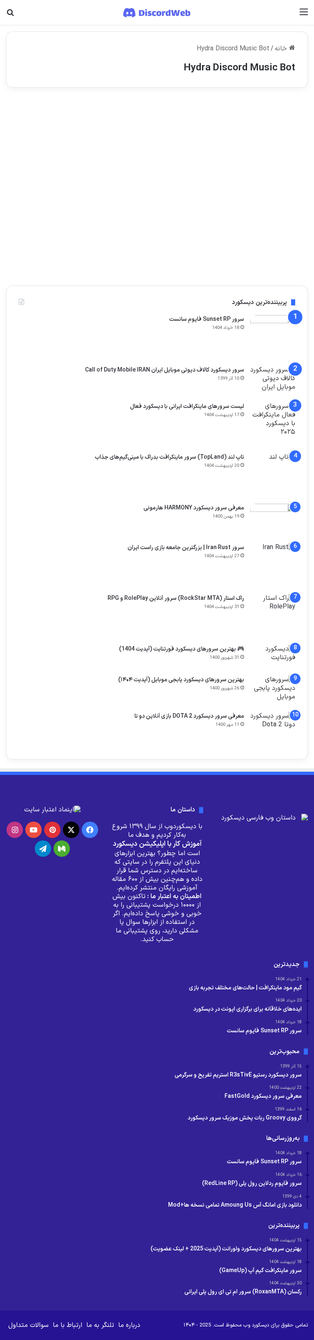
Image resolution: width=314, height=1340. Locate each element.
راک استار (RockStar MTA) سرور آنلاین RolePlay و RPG (176, 598)
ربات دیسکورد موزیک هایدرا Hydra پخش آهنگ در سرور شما (260, 145)
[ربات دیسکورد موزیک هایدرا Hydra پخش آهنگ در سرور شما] (259, 197)
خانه (282, 49)
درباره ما (129, 1325)
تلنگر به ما (100, 1325)
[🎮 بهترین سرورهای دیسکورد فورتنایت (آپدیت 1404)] (272, 657)
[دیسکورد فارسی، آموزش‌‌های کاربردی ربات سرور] (157, 12)
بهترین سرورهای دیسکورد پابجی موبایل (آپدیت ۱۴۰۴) (181, 680)
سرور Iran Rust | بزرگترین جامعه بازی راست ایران (186, 547)
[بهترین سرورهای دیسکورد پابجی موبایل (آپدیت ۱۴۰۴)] (272, 691)
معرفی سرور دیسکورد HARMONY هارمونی (194, 508)
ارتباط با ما (67, 1325)
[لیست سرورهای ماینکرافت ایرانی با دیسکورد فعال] (272, 424)
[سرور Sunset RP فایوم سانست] (272, 337)
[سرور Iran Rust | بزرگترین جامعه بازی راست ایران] (272, 565)
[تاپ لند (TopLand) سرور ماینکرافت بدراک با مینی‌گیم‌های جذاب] (272, 475)
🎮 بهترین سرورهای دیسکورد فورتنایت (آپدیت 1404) (181, 649)
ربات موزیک (283, 114)
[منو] (304, 15)
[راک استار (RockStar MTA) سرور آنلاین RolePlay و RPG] (272, 616)
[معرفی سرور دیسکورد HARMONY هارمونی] (272, 521)
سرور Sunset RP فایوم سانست (206, 319)
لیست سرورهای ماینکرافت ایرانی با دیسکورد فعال (187, 406)
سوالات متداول (28, 1325)
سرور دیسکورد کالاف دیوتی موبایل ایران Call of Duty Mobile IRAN (164, 370)
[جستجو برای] (10, 15)
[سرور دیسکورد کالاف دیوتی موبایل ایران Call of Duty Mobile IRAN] (272, 381)
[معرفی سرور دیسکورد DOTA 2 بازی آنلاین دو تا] (272, 729)
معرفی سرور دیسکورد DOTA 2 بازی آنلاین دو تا (189, 716)
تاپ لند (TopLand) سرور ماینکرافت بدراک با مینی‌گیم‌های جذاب (169, 457)
